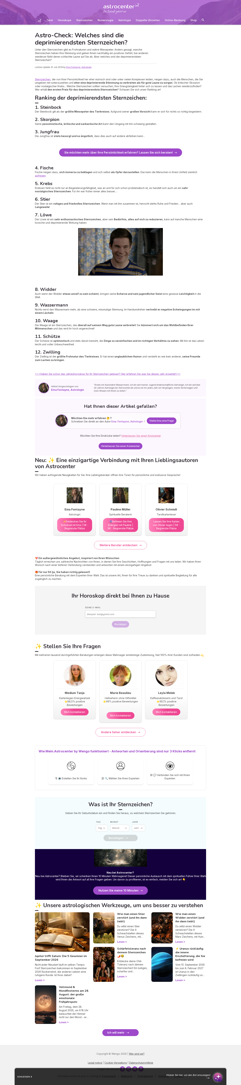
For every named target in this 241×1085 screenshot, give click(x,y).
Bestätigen (120, 624)
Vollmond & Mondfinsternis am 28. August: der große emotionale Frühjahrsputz (74, 994)
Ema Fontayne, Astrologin (79, 67)
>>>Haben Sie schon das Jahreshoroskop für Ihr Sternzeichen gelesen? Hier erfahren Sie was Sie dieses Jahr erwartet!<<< (107, 373)
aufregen (40, 175)
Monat (114, 822)
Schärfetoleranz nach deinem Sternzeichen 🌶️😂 (131, 952)
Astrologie (124, 20)
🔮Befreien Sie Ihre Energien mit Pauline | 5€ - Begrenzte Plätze (121, 525)
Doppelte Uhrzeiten (148, 20)
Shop (193, 20)
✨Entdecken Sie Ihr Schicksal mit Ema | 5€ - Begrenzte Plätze (74, 525)
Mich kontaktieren (74, 711)
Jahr (135, 822)
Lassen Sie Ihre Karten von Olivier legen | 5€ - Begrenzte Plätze (166, 525)
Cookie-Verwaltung (115, 1062)
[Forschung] (203, 20)
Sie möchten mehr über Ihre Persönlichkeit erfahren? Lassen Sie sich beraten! (118, 152)
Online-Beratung (175, 20)
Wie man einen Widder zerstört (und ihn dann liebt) (189, 917)
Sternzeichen (84, 20)
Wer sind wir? (136, 1053)
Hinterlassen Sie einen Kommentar (120, 446)
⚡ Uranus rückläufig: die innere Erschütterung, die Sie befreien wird (190, 954)
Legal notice (95, 1062)
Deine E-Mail (93, 607)
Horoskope (64, 20)
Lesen (38, 980)
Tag (98, 822)
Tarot (49, 20)
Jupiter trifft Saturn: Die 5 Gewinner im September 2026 (61, 958)
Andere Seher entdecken (118, 732)
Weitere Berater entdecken (118, 545)
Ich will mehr (116, 1032)
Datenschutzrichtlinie (141, 1062)
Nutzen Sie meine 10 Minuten (118, 890)
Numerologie (105, 20)
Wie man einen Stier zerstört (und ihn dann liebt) (132, 917)
